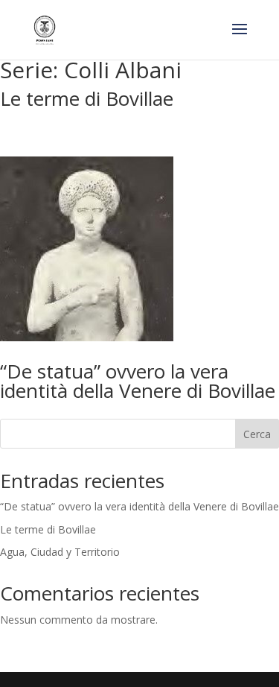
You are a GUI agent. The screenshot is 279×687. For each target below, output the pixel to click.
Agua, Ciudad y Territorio (60, 552)
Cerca (257, 434)
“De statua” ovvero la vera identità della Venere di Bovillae (137, 381)
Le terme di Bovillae (86, 98)
